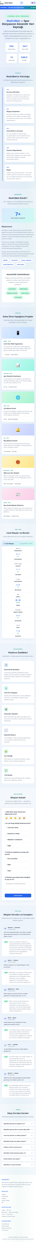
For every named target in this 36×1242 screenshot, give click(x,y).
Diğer (9, 845)
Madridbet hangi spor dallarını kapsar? (15, 1141)
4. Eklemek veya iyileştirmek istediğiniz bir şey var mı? (17, 878)
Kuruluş (4, 1194)
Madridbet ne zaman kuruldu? (12, 1164)
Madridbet (9, 3)
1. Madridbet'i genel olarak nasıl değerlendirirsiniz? (15, 813)
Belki (9, 864)
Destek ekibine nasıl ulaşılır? (12, 1159)
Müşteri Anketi (6, 1200)
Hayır (9, 871)
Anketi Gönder (18, 895)
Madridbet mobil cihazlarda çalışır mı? (15, 1153)
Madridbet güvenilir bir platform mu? (14, 1123)
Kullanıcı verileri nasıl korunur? (13, 1147)
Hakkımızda (5, 1196)
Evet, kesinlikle (12, 858)
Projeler (4, 1198)
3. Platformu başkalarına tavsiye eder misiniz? (17, 853)
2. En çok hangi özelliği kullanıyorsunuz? (17, 823)
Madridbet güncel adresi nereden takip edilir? (17, 1129)
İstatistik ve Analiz (13, 833)
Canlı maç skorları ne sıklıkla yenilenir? (15, 1135)
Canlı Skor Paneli (12, 827)
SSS (2, 1202)
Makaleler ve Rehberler (15, 839)
